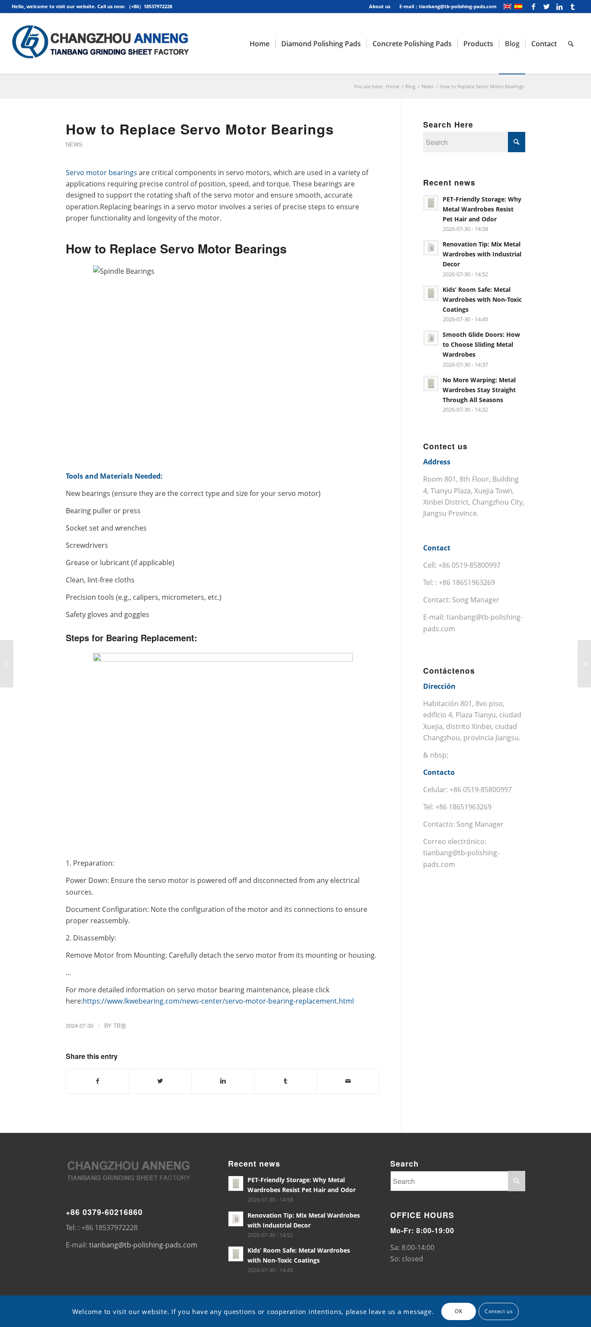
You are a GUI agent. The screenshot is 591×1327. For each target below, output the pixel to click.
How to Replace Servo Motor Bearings (200, 129)
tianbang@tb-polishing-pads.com (143, 1245)
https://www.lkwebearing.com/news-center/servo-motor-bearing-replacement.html (218, 1001)
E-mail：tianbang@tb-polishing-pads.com (448, 6)
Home (392, 86)
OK (458, 1310)
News (427, 86)
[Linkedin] (559, 6)
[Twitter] (546, 6)
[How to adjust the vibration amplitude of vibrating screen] (584, 663)
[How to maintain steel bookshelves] (6, 663)
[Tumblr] (572, 6)
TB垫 (119, 1025)
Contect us (499, 1310)
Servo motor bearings (101, 172)
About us (379, 6)
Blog (410, 86)
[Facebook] (533, 6)
